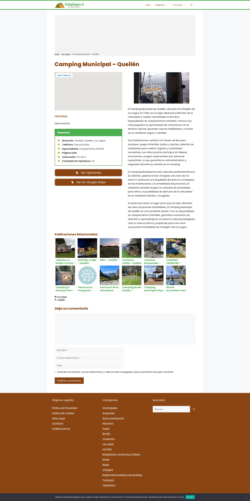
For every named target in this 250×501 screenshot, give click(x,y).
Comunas (177, 5)
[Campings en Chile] (69, 5)
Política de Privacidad (64, 407)
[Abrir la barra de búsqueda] (191, 5)
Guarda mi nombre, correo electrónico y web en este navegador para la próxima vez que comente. (116, 372)
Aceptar (190, 497)
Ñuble (105, 464)
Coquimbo (108, 438)
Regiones (160, 5)
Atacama (107, 423)
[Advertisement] (125, 33)
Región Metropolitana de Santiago (122, 475)
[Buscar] (194, 409)
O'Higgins (107, 469)
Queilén (61, 299)
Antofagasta (109, 407)
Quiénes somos (61, 428)
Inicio (148, 5)
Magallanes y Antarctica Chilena (121, 454)
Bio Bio (106, 433)
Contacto (57, 423)
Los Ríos (107, 449)
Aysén (106, 428)
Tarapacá (108, 480)
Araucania (108, 413)
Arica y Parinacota (113, 418)
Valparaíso (108, 485)
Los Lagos (65, 54)
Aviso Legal (58, 418)
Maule (105, 459)
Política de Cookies (63, 413)
